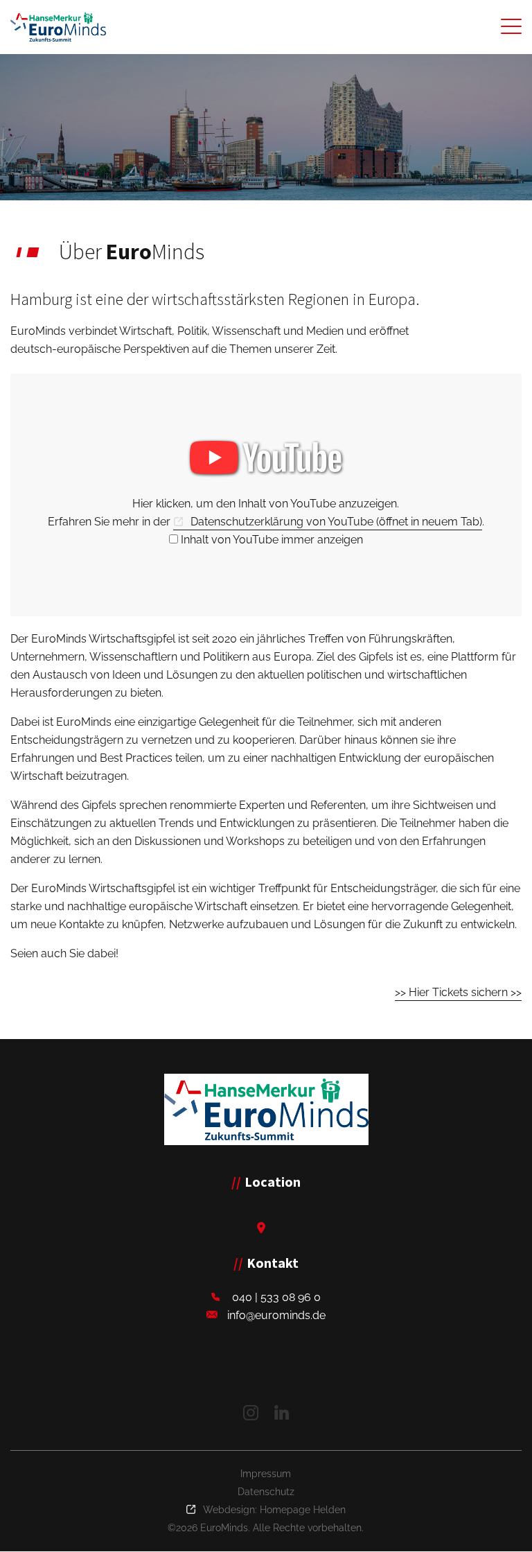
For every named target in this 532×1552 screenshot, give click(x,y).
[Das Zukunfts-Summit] (58, 27)
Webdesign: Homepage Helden (274, 1509)
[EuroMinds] (266, 1109)
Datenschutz (266, 1491)
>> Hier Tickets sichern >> (458, 992)
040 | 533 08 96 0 (276, 1297)
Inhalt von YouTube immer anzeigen (272, 539)
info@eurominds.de (276, 1315)
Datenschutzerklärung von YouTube (336, 521)
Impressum (265, 1473)
